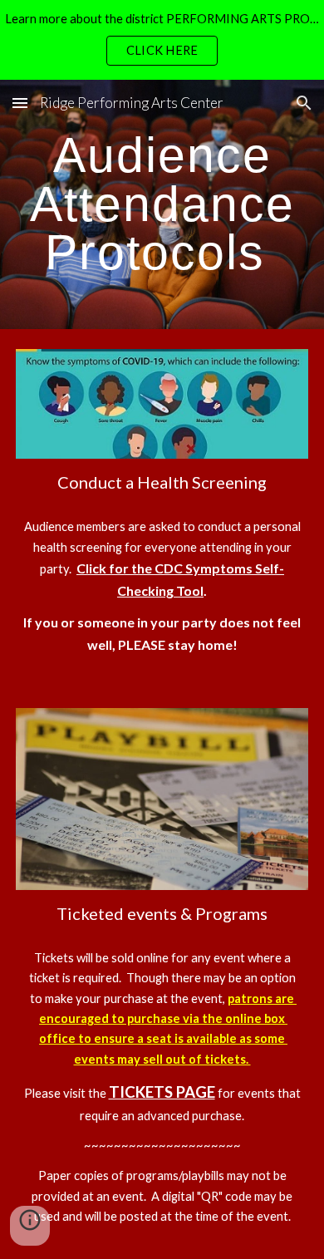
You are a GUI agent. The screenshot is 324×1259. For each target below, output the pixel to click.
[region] (162, 40)
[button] (20, 102)
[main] (162, 204)
